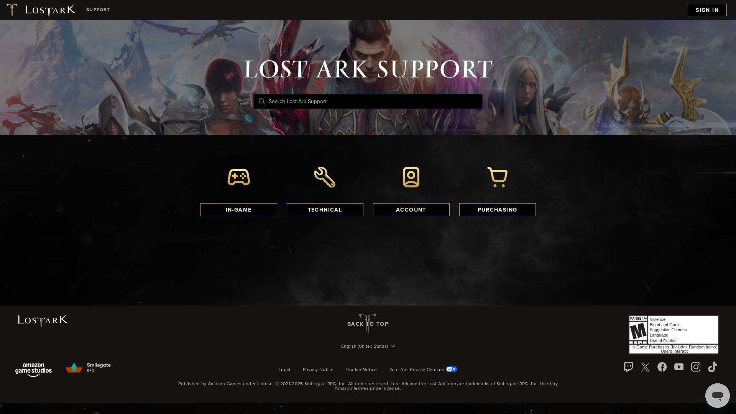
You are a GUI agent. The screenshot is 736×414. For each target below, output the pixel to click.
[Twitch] (628, 367)
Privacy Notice (318, 370)
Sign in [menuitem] (707, 10)
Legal (285, 370)
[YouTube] (679, 367)
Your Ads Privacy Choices (416, 370)
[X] (645, 367)
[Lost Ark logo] (40, 10)
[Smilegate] (88, 368)
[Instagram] (696, 367)
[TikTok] (712, 367)
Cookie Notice (361, 370)
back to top (368, 324)
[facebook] (662, 367)
